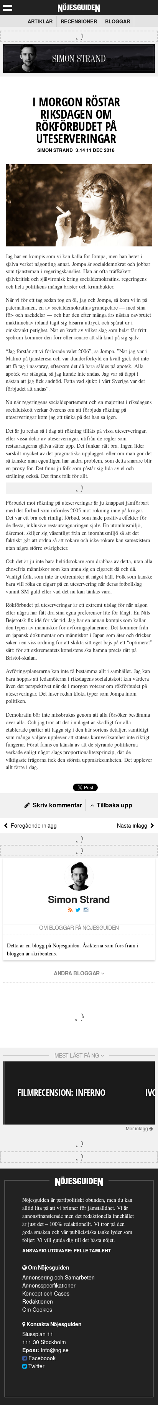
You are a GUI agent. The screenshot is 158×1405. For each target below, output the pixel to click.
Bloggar (117, 21)
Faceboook (41, 1358)
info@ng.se (55, 1350)
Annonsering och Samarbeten (58, 1277)
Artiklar (40, 21)
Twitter (35, 1366)
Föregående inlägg (32, 825)
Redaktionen (37, 1301)
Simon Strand (55, 150)
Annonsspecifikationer (49, 1285)
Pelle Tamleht (92, 1250)
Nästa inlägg (133, 825)
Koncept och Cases (45, 1293)
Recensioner (79, 21)
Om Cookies (37, 1309)
